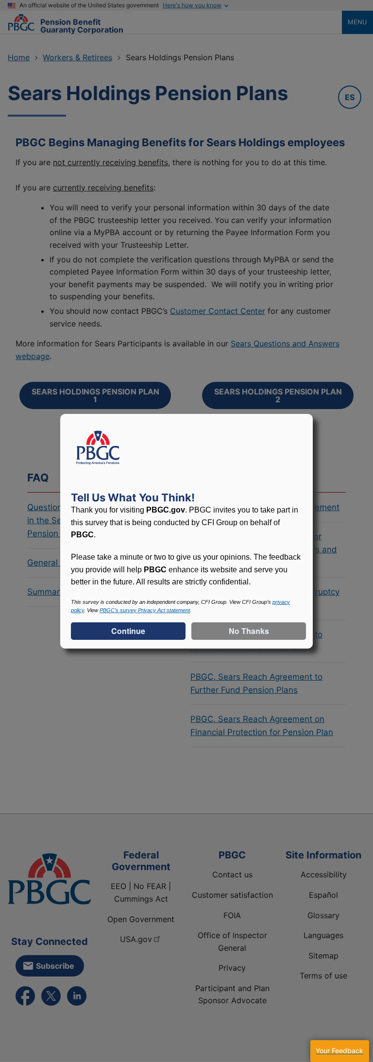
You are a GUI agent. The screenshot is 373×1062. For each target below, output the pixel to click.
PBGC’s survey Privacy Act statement (145, 610)
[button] (339, 1051)
